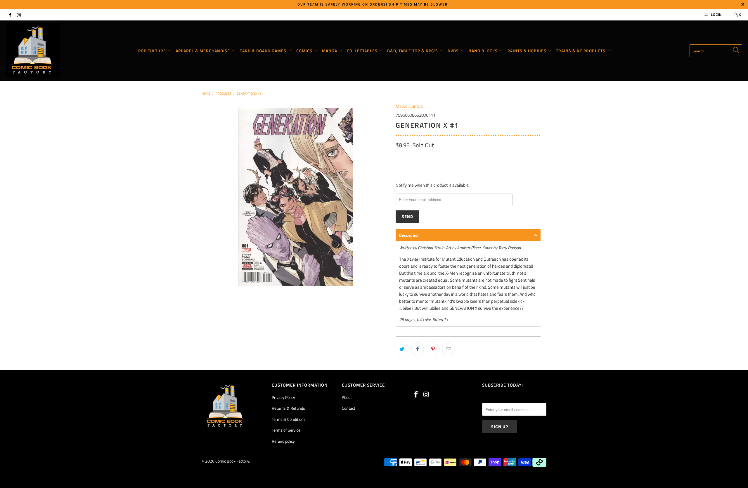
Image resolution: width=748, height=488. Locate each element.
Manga (330, 51)
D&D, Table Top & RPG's (413, 51)
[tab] (468, 235)
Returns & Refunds (288, 408)
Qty (399, 157)
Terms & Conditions (289, 419)
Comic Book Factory (232, 461)
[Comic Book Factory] (33, 50)
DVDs (454, 51)
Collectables (363, 51)
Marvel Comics (409, 106)
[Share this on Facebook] (417, 348)
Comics (305, 51)
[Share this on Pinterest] (433, 348)
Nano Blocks (483, 51)
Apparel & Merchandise (203, 51)
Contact (348, 408)
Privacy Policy (283, 397)
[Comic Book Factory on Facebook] (9, 14)
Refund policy (283, 441)
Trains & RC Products (581, 51)
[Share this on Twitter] (402, 348)
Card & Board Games (264, 51)
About (347, 397)
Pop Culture (152, 51)
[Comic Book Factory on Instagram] (18, 14)
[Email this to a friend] (448, 348)
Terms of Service (286, 430)
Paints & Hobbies (528, 51)
